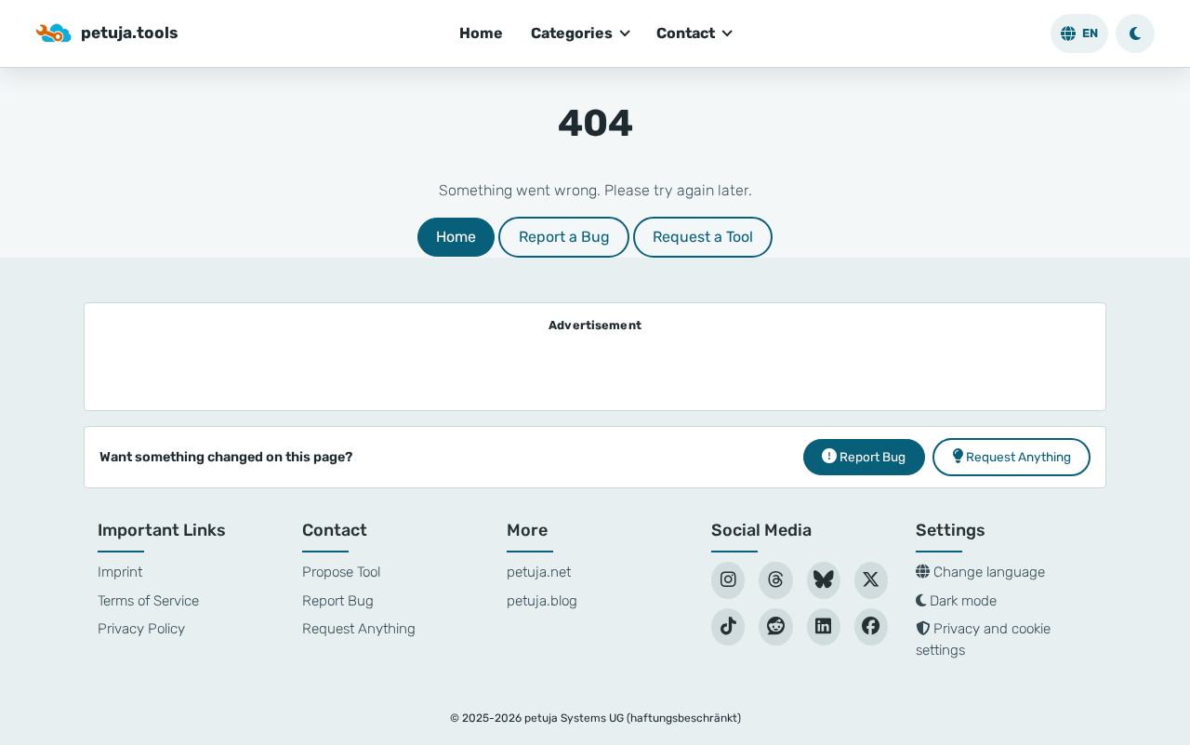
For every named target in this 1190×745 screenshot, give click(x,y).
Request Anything (359, 628)
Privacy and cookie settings (983, 639)
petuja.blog (542, 600)
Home (481, 33)
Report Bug (338, 600)
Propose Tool (341, 572)
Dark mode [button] (961, 600)
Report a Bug (564, 237)
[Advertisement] (595, 366)
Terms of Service (148, 600)
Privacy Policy (141, 628)
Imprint (120, 572)
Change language (987, 572)
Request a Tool (703, 237)
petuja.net (539, 572)
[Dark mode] (1135, 33)
